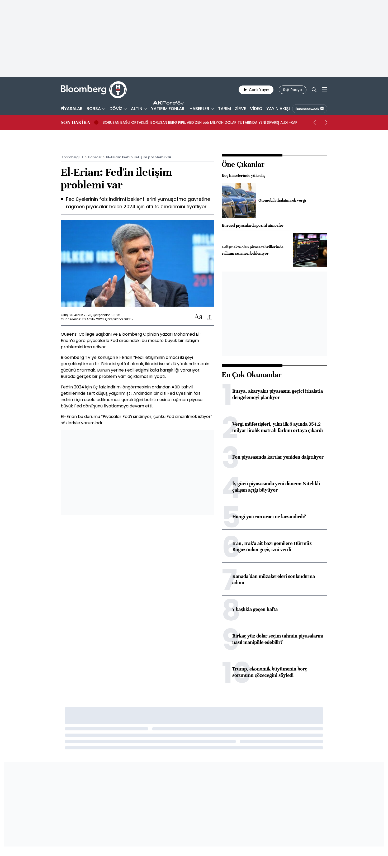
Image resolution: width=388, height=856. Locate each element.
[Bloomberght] (94, 89)
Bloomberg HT (72, 157)
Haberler (94, 157)
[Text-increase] (198, 317)
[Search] (314, 89)
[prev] (314, 122)
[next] (326, 122)
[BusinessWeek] (309, 108)
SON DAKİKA (75, 122)
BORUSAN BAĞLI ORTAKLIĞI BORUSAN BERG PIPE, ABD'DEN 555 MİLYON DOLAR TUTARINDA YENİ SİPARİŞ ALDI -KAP (200, 122)
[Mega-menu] (324, 89)
